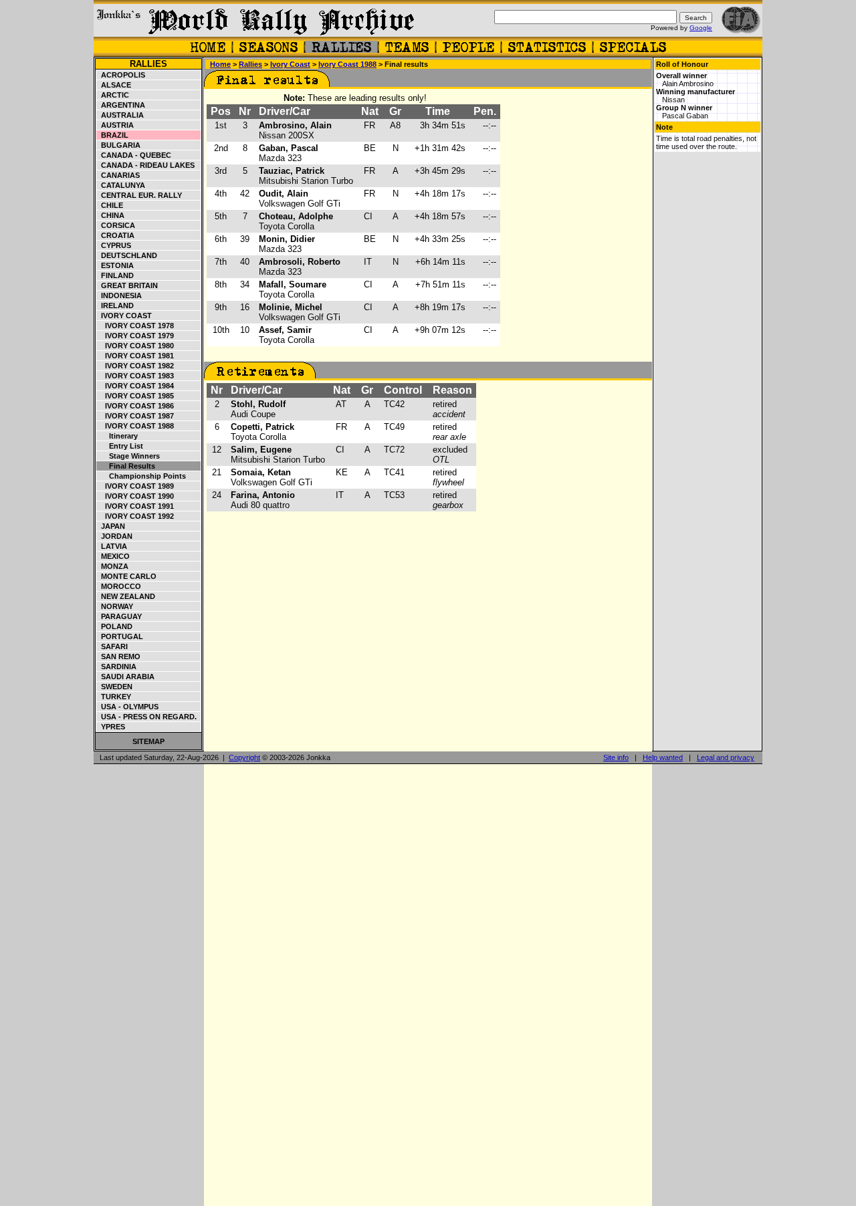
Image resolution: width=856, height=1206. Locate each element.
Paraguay (119, 616)
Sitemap (148, 741)
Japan (111, 526)
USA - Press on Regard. (147, 717)
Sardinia (116, 666)
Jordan (114, 536)
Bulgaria (118, 145)
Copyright (244, 757)
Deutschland (127, 255)
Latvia (112, 546)
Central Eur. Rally (139, 195)
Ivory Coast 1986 (135, 406)
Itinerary (117, 436)
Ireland (115, 306)
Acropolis (121, 75)
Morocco (119, 586)
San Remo (118, 656)
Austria (115, 125)
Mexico (113, 556)
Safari (112, 646)
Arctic (113, 95)
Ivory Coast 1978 (135, 326)
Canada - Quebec (134, 155)
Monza (112, 566)
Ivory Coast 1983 (135, 376)
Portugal (120, 636)
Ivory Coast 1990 (135, 496)
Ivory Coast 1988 (135, 426)
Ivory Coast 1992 (135, 516)
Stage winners (128, 456)
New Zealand (126, 596)
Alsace (114, 85)
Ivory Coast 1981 (135, 356)
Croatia (115, 235)
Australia (120, 115)
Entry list (120, 446)
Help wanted (663, 757)
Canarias (118, 175)
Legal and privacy (725, 757)
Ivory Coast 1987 (135, 416)
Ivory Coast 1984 (135, 386)
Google (700, 27)
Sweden (114, 687)
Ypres (111, 727)
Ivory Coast (124, 316)
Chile (110, 205)
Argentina (121, 105)
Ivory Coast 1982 (135, 366)
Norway (115, 606)
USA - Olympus (127, 707)
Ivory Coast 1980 (135, 346)
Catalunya (121, 185)
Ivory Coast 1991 (135, 506)
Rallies (148, 64)
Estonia (115, 265)
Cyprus (114, 245)
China (110, 215)
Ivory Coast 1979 (135, 336)
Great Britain (127, 285)
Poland (114, 626)
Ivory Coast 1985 (135, 396)
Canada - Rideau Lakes (146, 165)
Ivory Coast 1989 (135, 486)
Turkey (114, 697)
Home (220, 64)
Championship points (141, 476)
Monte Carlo (126, 576)
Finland (115, 275)
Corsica (116, 225)
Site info (616, 757)
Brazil (112, 135)
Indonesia (119, 295)
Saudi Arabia (125, 677)
